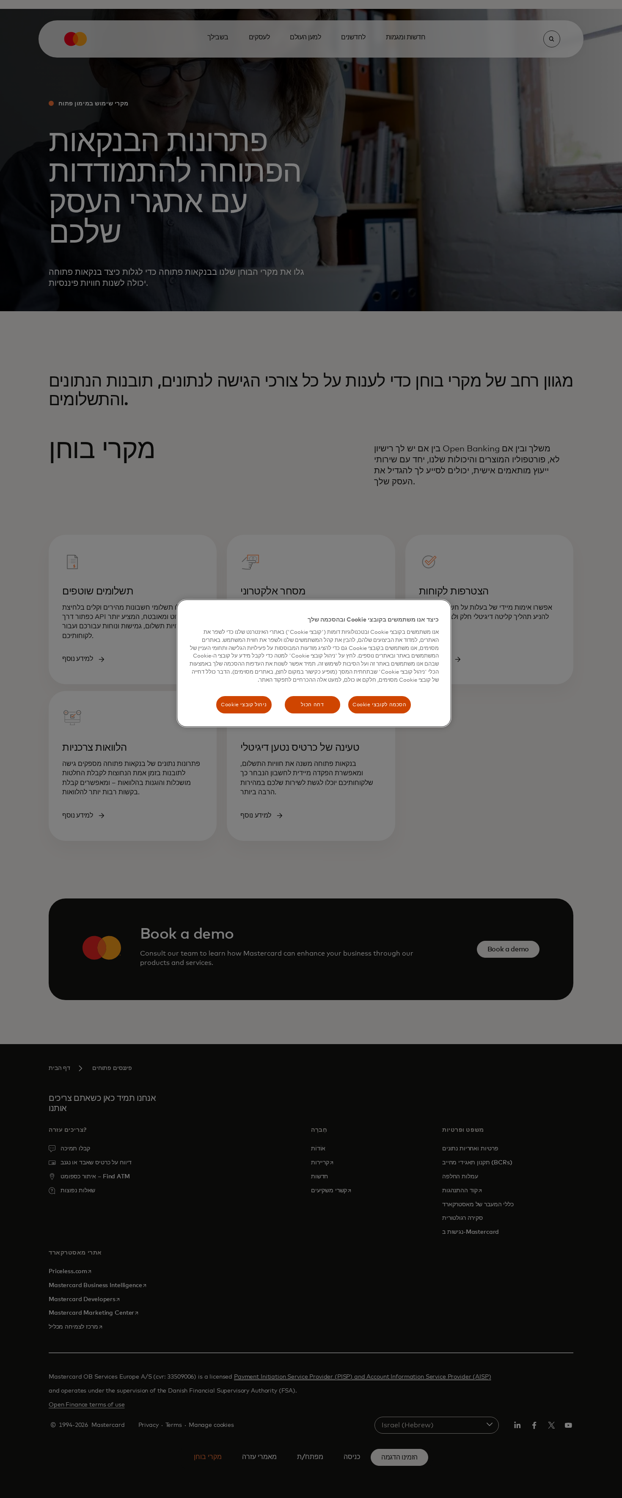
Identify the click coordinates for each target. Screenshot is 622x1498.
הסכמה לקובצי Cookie (379, 705)
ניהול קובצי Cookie (244, 705)
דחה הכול (312, 705)
